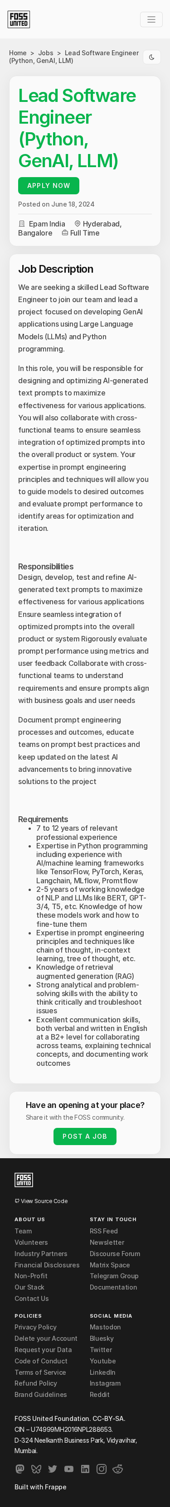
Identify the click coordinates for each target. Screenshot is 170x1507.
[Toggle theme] (152, 57)
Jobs (46, 53)
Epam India (47, 223)
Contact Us (32, 1298)
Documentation (113, 1287)
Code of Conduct (41, 1361)
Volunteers (31, 1242)
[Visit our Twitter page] (52, 1469)
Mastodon (105, 1327)
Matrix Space (110, 1265)
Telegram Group (114, 1276)
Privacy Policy (36, 1327)
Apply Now (48, 185)
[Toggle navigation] (151, 19)
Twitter (101, 1349)
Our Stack (29, 1287)
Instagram (105, 1383)
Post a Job (85, 1136)
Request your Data (43, 1349)
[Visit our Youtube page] (68, 1469)
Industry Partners (41, 1253)
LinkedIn (103, 1372)
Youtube (103, 1361)
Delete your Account (46, 1338)
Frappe (55, 1487)
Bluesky (102, 1338)
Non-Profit (31, 1276)
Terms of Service (40, 1372)
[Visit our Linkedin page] (85, 1469)
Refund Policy (36, 1383)
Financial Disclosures (47, 1265)
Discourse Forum (115, 1253)
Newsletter (107, 1242)
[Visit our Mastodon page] (20, 1469)
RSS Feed (104, 1231)
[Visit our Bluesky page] (36, 1469)
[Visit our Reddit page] (117, 1469)
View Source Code (43, 1201)
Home (18, 53)
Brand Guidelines (41, 1394)
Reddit (100, 1394)
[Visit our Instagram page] (101, 1469)
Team (23, 1231)
